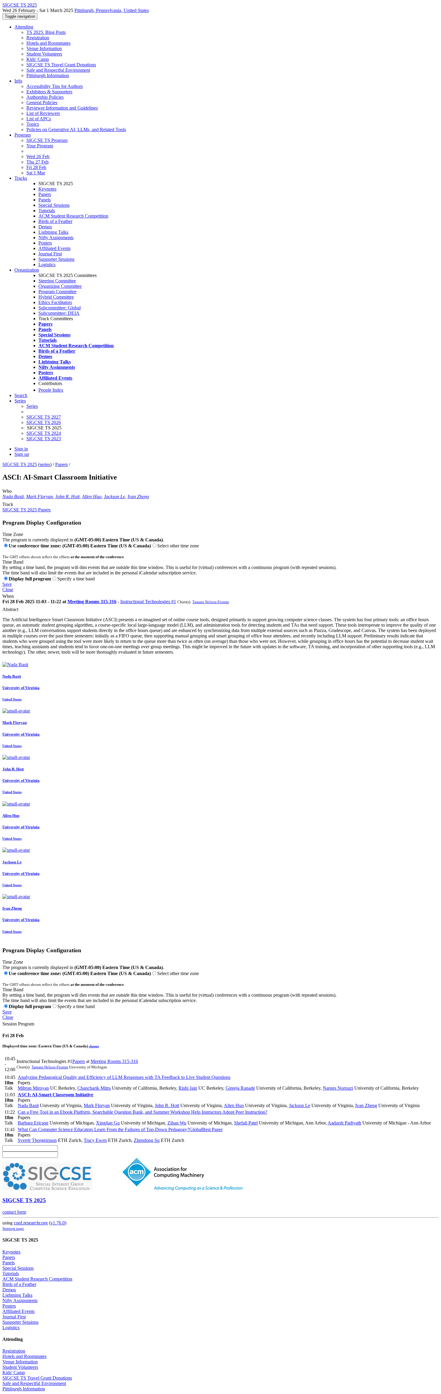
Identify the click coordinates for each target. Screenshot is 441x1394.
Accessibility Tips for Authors (54, 86)
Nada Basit (13, 496)
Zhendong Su (147, 1140)
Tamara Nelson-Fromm (210, 602)
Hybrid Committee (56, 297)
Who (7, 491)
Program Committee (57, 291)
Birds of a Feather (55, 221)
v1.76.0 (57, 1222)
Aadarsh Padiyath (344, 1122)
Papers (44, 194)
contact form (14, 1212)
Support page (13, 1228)
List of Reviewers (43, 113)
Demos (45, 226)
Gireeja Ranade (240, 1088)
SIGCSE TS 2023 (43, 438)
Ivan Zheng (138, 496)
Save (7, 584)
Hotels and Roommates (48, 43)
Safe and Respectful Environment (58, 70)
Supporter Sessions (56, 259)
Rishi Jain (187, 1088)
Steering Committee (57, 280)
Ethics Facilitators (55, 302)
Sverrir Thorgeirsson (37, 1140)
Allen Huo (91, 496)
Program (22, 134)
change (94, 1046)
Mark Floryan (39, 496)
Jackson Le (114, 496)
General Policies (41, 102)
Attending (23, 26)
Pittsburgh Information (47, 75)
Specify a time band (76, 578)
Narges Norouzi (338, 1088)
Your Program (39, 145)
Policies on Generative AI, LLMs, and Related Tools (76, 129)
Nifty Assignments (56, 237)
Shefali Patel (246, 1122)
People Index (50, 390)
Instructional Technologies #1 (148, 601)
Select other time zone (178, 545)
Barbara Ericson (33, 1122)
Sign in (21, 448)
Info (18, 80)
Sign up (21, 454)
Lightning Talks (53, 232)
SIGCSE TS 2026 (43, 422)
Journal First (50, 253)
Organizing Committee (60, 286)
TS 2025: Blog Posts (46, 32)
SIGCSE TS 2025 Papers (26, 509)
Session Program (18, 1023)
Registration (37, 37)
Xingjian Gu (108, 1122)
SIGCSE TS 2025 (19, 464)
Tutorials (46, 210)
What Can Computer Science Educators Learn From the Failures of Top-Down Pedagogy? (120, 1129)
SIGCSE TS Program (47, 140)
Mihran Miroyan (33, 1088)
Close (7, 589)
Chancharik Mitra (94, 1088)
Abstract (10, 609)
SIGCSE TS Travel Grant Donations (61, 64)
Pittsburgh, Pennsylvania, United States (111, 10)
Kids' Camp (37, 59)
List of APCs (38, 118)
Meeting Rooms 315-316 (92, 601)
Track (7, 504)
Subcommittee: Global (59, 307)
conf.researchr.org (31, 1222)
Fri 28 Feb (36, 167)
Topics (32, 124)
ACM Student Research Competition (73, 215)
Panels (44, 199)
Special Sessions (54, 205)
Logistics (47, 264)
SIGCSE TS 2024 (43, 433)
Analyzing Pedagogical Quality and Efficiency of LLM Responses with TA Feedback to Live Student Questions (124, 1077)
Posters (45, 242)
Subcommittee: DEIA (59, 313)
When (8, 596)
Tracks (20, 178)
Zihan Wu (176, 1122)
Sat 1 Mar (35, 172)
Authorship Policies (45, 97)
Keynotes (47, 188)
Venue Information (44, 48)
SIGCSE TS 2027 (43, 417)
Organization (26, 269)
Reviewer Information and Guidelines (62, 107)
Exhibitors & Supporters (49, 91)
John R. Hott (67, 496)
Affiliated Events (54, 248)
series (45, 464)
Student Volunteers (44, 53)
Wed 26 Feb (38, 156)
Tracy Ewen (95, 1140)
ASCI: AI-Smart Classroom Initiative (55, 1094)
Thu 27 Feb (37, 161)
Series (32, 406)
